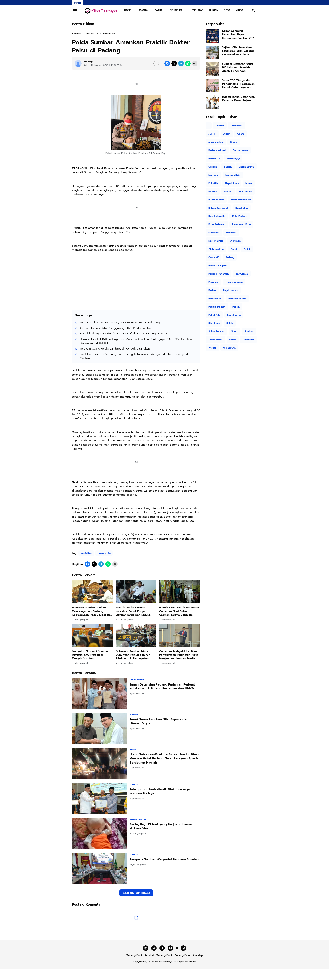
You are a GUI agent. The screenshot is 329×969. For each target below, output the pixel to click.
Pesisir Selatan (138, 819)
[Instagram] (145, 948)
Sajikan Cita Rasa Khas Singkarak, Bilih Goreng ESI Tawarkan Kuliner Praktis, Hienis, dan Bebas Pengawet (238, 51)
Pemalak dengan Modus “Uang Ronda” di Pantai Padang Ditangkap (125, 334)
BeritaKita (86, 553)
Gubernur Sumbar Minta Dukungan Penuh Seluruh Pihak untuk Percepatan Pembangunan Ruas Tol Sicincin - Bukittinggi (133, 655)
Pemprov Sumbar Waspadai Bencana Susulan (164, 859)
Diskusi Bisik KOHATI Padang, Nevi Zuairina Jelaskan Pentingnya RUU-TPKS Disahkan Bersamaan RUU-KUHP (136, 341)
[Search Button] (253, 10)
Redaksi (149, 955)
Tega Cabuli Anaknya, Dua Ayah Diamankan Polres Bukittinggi (121, 323)
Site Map (197, 955)
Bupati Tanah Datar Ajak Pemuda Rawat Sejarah (238, 98)
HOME (127, 10)
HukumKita (104, 553)
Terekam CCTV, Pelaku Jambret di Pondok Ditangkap (115, 349)
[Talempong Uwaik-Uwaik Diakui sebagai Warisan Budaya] (99, 798)
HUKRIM (213, 10)
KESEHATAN (197, 10)
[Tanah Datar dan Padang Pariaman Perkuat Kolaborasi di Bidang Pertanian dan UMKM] (99, 693)
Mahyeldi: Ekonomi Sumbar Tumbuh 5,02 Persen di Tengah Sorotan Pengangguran (90, 655)
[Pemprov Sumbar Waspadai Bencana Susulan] (99, 868)
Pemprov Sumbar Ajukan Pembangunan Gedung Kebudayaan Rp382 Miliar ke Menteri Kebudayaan (91, 611)
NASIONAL (143, 10)
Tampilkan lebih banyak (136, 893)
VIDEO (239, 10)
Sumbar (134, 784)
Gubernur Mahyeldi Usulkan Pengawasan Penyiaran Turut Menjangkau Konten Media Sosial (178, 655)
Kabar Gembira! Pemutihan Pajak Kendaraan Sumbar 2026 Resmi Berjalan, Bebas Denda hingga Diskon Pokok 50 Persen (239, 34)
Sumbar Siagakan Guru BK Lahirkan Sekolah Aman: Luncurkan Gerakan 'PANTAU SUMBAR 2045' (239, 67)
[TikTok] (162, 948)
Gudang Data (182, 955)
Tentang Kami (134, 955)
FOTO (227, 10)
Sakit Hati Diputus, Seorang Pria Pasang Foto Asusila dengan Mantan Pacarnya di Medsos (134, 356)
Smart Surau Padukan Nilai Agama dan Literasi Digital (159, 722)
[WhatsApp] (188, 63)
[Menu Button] (75, 10)
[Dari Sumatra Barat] (100, 11)
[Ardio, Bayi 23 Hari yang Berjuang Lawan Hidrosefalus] (99, 833)
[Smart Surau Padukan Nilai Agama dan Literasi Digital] (99, 728)
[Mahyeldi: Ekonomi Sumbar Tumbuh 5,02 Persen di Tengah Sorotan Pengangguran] (92, 635)
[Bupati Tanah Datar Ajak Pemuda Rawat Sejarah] (212, 102)
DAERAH (159, 10)
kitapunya (166, 962)
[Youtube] (177, 948)
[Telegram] (181, 63)
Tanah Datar (137, 679)
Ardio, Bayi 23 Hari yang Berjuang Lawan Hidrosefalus (161, 827)
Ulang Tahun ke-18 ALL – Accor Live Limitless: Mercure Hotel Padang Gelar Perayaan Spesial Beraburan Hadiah (165, 759)
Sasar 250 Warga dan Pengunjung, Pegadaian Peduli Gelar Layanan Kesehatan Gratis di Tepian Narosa (238, 84)
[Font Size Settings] (156, 63)
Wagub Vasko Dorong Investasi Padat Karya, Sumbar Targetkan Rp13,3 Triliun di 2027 (133, 611)
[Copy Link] (194, 63)
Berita (133, 749)
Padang (134, 714)
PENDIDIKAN (177, 10)
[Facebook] (167, 63)
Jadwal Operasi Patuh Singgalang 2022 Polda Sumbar (116, 328)
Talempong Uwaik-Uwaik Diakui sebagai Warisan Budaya (160, 792)
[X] (174, 63)
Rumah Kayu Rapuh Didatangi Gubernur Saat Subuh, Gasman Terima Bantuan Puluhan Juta (179, 611)
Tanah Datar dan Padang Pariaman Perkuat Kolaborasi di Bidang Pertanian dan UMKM (162, 687)
